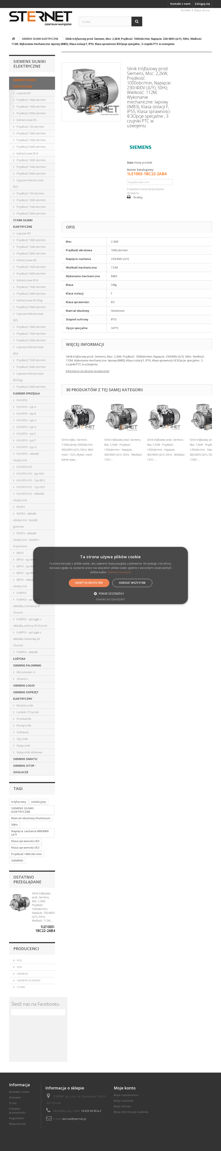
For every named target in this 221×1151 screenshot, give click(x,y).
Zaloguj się (202, 4)
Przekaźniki (23, 719)
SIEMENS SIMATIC (25, 759)
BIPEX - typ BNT (26, 573)
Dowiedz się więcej (119, 572)
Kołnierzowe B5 (26, 120)
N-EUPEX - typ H (26, 420)
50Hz (14, 825)
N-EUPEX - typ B (26, 413)
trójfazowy (18, 802)
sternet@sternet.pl (74, 1119)
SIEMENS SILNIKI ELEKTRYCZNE (24, 83)
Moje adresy (122, 1106)
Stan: (130, 162)
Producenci (26, 948)
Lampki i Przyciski (27, 712)
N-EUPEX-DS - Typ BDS (30, 480)
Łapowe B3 (23, 93)
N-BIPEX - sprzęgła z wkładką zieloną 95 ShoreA (30, 622)
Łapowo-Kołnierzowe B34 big (28, 377)
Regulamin (16, 1118)
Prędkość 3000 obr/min (31, 113)
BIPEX (20, 553)
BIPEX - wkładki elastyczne (24, 583)
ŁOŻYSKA (19, 659)
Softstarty (22, 732)
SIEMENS (17, 860)
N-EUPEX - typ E (26, 434)
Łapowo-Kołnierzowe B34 (28, 350)
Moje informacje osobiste (131, 1112)
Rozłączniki (23, 725)
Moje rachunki (123, 1101)
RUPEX (20, 507)
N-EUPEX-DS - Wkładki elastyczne (28, 497)
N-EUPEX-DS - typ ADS (30, 473)
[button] (110, 593)
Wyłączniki (23, 745)
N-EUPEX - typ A (26, 407)
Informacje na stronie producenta (87, 371)
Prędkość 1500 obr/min (31, 106)
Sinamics (22, 679)
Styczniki (22, 739)
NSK (19, 967)
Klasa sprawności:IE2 (25, 847)
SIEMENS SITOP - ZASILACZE (24, 769)
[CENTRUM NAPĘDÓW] (40, 18)
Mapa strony (202, 10)
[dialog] (110, 575)
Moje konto (125, 1088)
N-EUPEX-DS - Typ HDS (30, 487)
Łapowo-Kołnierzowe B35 (28, 183)
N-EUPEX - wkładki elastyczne (26, 457)
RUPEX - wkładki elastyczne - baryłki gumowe (25, 520)
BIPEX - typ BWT (26, 566)
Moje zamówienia (126, 1095)
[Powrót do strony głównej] (13, 38)
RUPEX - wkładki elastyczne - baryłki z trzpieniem (26, 539)
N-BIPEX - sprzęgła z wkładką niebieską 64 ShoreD (27, 638)
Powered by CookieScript (110, 599)
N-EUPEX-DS (24, 467)
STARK (20, 987)
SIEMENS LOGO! (24, 685)
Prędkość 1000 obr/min (31, 100)
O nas (13, 1103)
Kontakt (185, 10)
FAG (19, 960)
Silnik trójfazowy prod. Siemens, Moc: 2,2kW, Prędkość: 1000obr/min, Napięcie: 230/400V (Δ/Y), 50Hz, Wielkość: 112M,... (43, 907)
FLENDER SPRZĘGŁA (26, 393)
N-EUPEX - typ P (26, 440)
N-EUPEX (22, 400)
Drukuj (137, 197)
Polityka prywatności (17, 1110)
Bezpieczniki (24, 705)
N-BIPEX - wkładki (27, 652)
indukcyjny (38, 802)
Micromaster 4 (25, 672)
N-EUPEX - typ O (26, 447)
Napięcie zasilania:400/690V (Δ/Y (30, 832)
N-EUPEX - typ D (26, 427)
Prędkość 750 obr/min (30, 127)
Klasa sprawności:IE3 (25, 841)
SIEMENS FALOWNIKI (27, 665)
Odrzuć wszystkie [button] (132, 583)
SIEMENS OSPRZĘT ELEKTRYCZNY (26, 695)
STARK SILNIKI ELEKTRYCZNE (23, 223)
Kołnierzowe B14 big (29, 300)
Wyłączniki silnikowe (29, 752)
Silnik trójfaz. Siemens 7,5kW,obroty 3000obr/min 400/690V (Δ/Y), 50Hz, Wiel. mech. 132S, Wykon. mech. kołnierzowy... (78, 449)
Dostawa (15, 1097)
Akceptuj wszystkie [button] (89, 583)
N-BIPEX (21, 593)
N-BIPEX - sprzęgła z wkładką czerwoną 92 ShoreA (27, 606)
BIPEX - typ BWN (26, 559)
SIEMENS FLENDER (28, 980)
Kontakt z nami (180, 4)
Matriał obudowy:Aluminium (30, 818)
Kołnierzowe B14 (27, 153)
